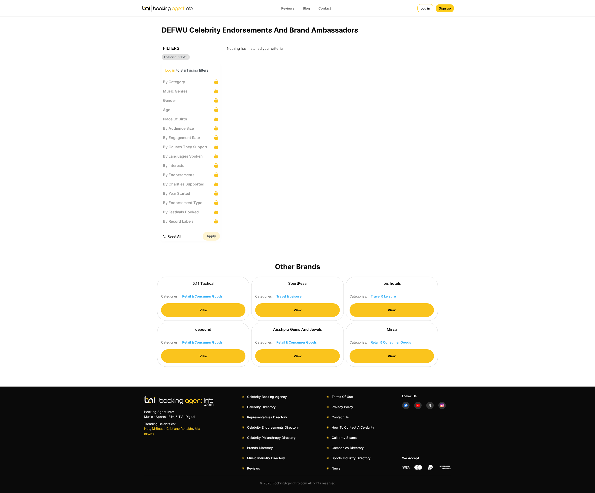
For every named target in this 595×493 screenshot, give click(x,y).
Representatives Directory (267, 417)
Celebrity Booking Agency (267, 397)
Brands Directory (260, 448)
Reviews (287, 8)
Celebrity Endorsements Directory (273, 427)
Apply (211, 236)
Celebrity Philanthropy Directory (271, 438)
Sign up (445, 8)
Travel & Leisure (288, 296)
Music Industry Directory (266, 458)
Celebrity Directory (261, 407)
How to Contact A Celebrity (353, 427)
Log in (425, 8)
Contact (324, 8)
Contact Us (340, 417)
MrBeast (158, 428)
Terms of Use (342, 397)
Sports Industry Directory (351, 458)
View (203, 310)
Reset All (174, 236)
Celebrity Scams (344, 438)
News (336, 468)
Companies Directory (348, 448)
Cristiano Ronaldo (179, 428)
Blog (306, 8)
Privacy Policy (342, 407)
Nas (147, 428)
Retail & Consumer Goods (202, 296)
